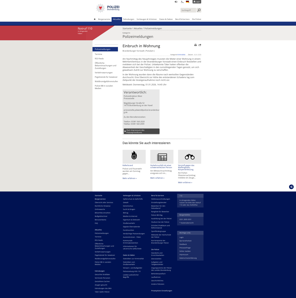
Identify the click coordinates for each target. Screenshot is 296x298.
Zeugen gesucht (101, 285)
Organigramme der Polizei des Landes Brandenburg (161, 269)
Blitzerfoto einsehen (102, 213)
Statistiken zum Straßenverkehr (129, 263)
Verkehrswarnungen (104, 72)
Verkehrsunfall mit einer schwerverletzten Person (161, 166)
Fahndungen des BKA (103, 288)
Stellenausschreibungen (160, 199)
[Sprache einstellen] (187, 1)
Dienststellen (156, 259)
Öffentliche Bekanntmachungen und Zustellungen (105, 65)
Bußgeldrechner (101, 216)
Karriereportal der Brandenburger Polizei (160, 241)
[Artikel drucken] (195, 45)
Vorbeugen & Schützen (147, 19)
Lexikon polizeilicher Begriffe (131, 276)
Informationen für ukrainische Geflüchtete (132, 247)
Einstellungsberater (158, 202)
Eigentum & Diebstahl (131, 220)
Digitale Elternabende (131, 227)
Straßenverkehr (129, 223)
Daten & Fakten (166, 19)
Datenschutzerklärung (188, 258)
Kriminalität (181, 54)
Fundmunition (128, 230)
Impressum (183, 254)
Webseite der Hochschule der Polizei (161, 236)
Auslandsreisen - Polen (132, 237)
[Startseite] (94, 19)
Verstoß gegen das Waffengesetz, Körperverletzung (186, 167)
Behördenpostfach (158, 274)
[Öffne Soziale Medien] (291, 187)
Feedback (183, 244)
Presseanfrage (185, 248)
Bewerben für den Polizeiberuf (158, 207)
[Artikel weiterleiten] (199, 45)
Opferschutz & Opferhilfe (133, 199)
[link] (107, 12)
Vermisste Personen (102, 278)
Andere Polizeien (157, 284)
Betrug (125, 213)
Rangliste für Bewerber (160, 211)
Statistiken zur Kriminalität (133, 258)
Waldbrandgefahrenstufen (106, 81)
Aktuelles (117, 19)
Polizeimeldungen (153, 28)
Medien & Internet (130, 216)
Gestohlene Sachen (102, 281)
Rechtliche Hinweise (102, 206)
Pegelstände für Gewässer (106, 77)
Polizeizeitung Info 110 (131, 271)
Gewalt (125, 202)
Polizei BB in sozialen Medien (104, 87)
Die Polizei (196, 19)
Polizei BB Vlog (156, 215)
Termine (98, 54)
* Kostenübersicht (186, 223)
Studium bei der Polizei (160, 222)
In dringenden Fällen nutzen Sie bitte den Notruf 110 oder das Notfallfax (190, 202)
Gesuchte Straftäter (102, 274)
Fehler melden (185, 251)
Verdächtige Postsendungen (134, 233)
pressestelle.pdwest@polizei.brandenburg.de (141, 111)
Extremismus (128, 206)
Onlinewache (100, 209)
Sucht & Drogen (129, 209)
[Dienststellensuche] (176, 1)
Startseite (127, 28)
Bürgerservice (104, 19)
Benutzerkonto (100, 220)
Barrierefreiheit (185, 241)
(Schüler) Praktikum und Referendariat (160, 226)
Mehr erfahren (129, 178)
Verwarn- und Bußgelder (132, 268)
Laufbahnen (156, 277)
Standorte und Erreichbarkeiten (157, 254)
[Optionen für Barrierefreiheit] (181, 1)
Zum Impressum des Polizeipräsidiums (135, 131)
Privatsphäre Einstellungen (161, 291)
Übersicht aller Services (104, 202)
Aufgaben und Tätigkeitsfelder (157, 263)
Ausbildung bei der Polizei (161, 218)
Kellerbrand (128, 165)
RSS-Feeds (99, 58)
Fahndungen (128, 19)
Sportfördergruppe (158, 231)
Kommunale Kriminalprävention (130, 241)
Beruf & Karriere (182, 19)
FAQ (96, 223)
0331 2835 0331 (185, 219)
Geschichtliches (157, 280)
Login (181, 237)
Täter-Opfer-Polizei (102, 292)
